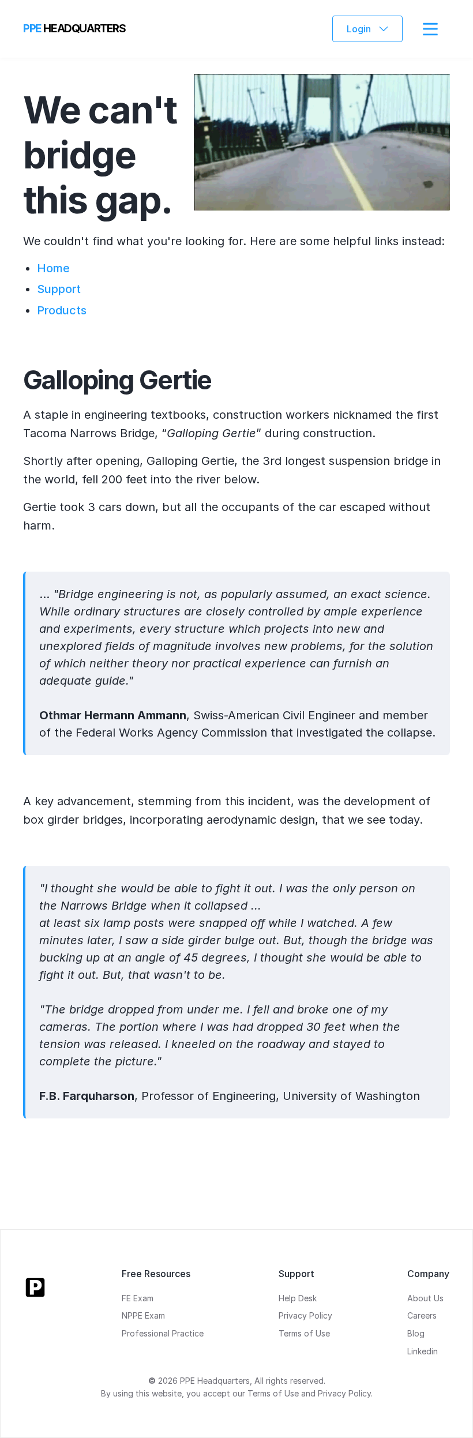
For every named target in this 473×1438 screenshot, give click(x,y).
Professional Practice (163, 1333)
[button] (367, 29)
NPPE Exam (143, 1315)
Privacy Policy (305, 1315)
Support (59, 289)
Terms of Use (304, 1333)
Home (53, 268)
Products (62, 310)
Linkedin (422, 1351)
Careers (422, 1315)
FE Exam (137, 1298)
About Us (425, 1298)
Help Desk (298, 1298)
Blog (416, 1333)
